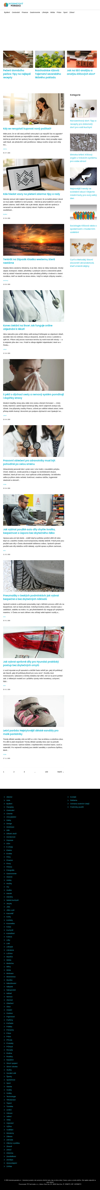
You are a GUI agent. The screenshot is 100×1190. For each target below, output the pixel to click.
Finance (25, 12)
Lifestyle (45, 12)
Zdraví (71, 12)
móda (4, 484)
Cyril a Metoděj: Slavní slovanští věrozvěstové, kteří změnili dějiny (82, 263)
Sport (65, 12)
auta (4, 550)
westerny (5, 280)
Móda (52, 12)
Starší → (60, 772)
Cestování (16, 12)
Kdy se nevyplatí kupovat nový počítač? (27, 128)
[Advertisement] (50, 28)
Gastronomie (35, 12)
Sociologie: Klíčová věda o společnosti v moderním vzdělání (83, 229)
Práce (59, 12)
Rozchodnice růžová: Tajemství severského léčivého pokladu (48, 74)
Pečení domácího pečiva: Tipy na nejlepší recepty (17, 74)
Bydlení (7, 12)
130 (46, 772)
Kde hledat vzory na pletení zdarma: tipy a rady (31, 194)
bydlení (5, 214)
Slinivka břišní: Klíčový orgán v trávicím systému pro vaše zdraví (83, 158)
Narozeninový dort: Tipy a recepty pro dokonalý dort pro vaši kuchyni (83, 124)
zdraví (5, 349)
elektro (5, 149)
